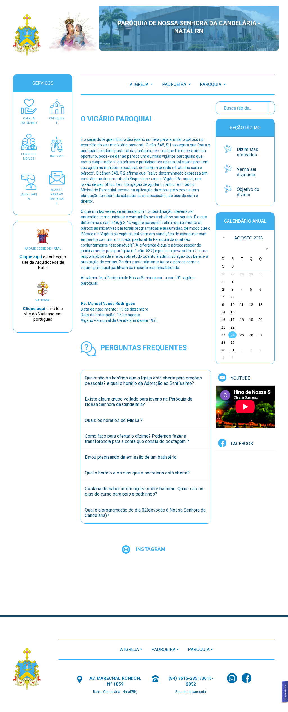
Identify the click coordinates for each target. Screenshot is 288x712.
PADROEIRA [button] (174, 84)
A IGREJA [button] (140, 84)
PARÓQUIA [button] (211, 84)
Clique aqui (31, 256)
